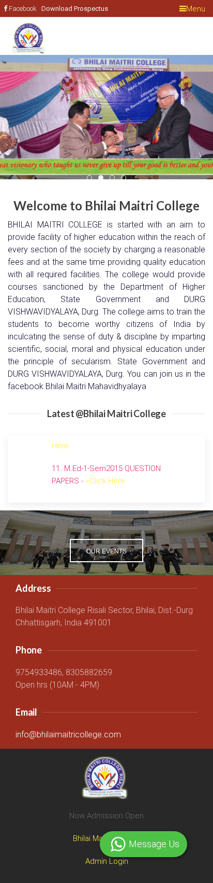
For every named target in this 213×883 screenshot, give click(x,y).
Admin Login (106, 861)
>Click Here (105, 470)
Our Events (106, 551)
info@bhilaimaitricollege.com (68, 734)
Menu (195, 8)
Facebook (23, 8)
